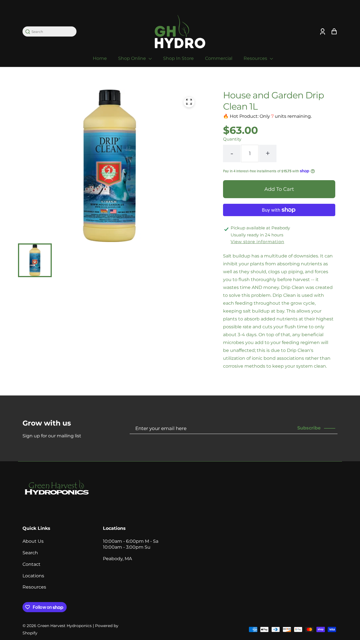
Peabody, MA (117, 558)
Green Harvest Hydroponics (64, 625)
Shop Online (132, 58)
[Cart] (334, 31)
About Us (33, 541)
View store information (257, 241)
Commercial (218, 58)
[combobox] (52, 31)
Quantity (232, 139)
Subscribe (309, 428)
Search (30, 552)
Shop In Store (178, 58)
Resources (256, 58)
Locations (33, 575)
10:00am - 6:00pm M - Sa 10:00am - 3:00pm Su (130, 544)
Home (100, 58)
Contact (31, 564)
